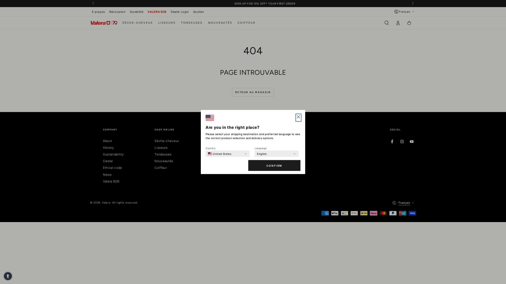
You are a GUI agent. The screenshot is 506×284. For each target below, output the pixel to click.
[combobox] (219, 154)
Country (211, 148)
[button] (8, 276)
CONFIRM (274, 165)
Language (261, 148)
